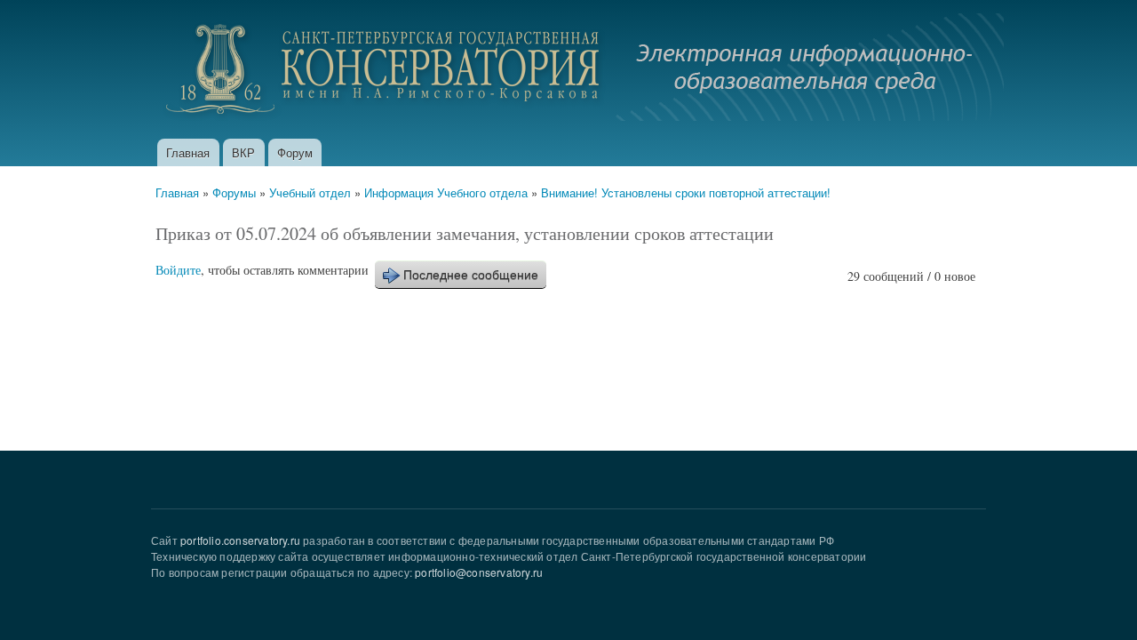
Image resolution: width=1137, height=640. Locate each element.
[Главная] (579, 69)
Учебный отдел (310, 192)
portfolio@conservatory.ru (479, 572)
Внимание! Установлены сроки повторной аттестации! (686, 192)
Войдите (178, 269)
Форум (295, 152)
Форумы (234, 192)
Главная (188, 152)
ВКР (243, 152)
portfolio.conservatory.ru (240, 540)
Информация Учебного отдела (446, 192)
